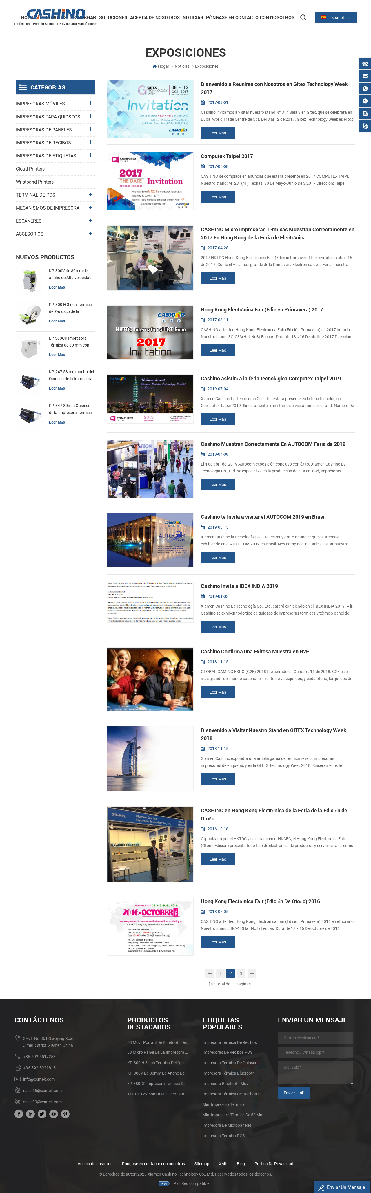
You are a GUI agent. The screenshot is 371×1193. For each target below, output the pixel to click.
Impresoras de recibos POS (227, 1052)
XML (223, 1163)
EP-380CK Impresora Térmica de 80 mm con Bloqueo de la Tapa (69, 342)
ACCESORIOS (29, 234)
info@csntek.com (39, 1079)
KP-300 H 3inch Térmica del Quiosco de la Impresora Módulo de (70, 308)
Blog (241, 1163)
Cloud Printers (30, 169)
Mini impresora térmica (224, 1104)
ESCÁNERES (28, 221)
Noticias (193, 17)
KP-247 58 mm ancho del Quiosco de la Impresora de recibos (71, 375)
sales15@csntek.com (42, 1090)
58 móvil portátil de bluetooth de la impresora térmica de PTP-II (158, 1042)
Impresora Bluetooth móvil (226, 1083)
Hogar (163, 66)
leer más (218, 133)
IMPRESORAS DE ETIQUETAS (46, 156)
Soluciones (113, 17)
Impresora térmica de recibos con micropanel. (233, 1094)
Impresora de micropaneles (227, 1125)
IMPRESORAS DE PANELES (44, 130)
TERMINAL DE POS (35, 195)
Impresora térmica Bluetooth (229, 1073)
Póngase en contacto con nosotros (153, 1163)
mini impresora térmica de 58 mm (233, 1115)
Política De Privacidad (273, 1163)
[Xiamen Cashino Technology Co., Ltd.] (55, 17)
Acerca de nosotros (95, 1163)
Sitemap (201, 1163)
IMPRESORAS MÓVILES (40, 104)
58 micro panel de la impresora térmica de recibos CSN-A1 (158, 1052)
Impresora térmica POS (224, 1135)
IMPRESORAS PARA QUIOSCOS (48, 117)
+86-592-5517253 (39, 1056)
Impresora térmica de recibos (230, 1042)
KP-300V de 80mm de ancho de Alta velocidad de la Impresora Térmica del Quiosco (70, 274)
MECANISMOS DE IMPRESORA (47, 208)
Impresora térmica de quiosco (230, 1062)
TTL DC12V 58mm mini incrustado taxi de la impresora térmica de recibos (158, 1094)
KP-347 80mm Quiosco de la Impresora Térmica (70, 409)
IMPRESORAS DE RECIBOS (43, 143)
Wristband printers (35, 182)
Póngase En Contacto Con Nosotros (250, 17)
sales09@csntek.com (42, 1101)
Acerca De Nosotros (155, 17)
